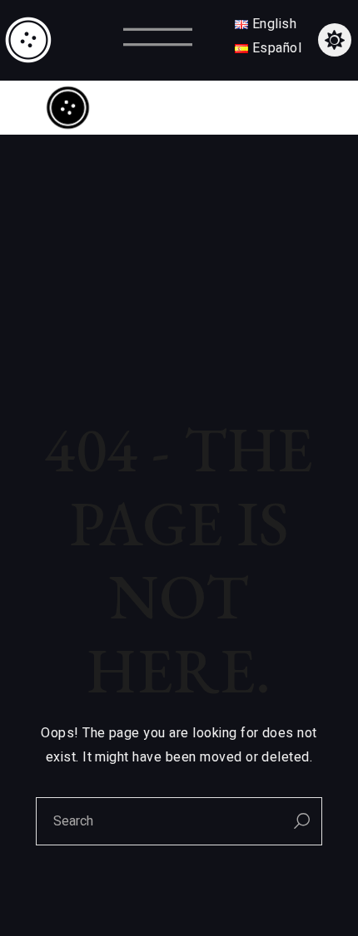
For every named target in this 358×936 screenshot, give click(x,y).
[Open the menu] (285, 107)
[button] (157, 40)
